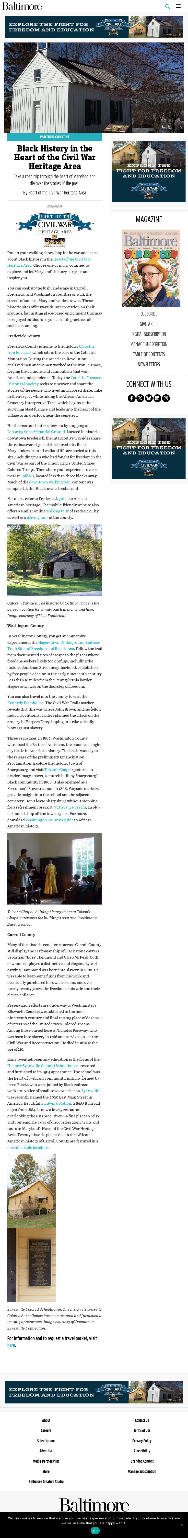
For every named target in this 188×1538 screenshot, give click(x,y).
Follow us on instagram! (166, 398)
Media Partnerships (46, 1461)
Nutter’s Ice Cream (69, 807)
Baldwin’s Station (56, 1103)
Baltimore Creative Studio (46, 1482)
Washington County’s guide (49, 820)
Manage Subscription (148, 344)
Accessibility (142, 1451)
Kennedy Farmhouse (25, 702)
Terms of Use (142, 1431)
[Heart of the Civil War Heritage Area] (94, 26)
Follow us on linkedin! (157, 398)
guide (64, 498)
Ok (95, 1531)
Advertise (46, 1451)
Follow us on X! (140, 398)
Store (46, 1472)
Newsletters (149, 364)
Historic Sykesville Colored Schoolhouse (43, 1065)
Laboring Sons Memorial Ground (36, 431)
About (46, 1421)
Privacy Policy (142, 1441)
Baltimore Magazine (92, 6)
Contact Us (142, 1421)
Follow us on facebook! (132, 398)
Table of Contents (149, 354)
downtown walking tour (50, 482)
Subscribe (149, 314)
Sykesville (90, 1090)
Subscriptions (46, 1441)
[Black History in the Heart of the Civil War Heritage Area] (94, 87)
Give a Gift (149, 324)
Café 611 (27, 476)
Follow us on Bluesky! (149, 398)
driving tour (37, 517)
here (11, 1345)
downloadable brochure (28, 1147)
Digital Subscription (148, 334)
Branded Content (142, 1461)
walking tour (57, 511)
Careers (46, 1431)
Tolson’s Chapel (57, 769)
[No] (181, 1525)
